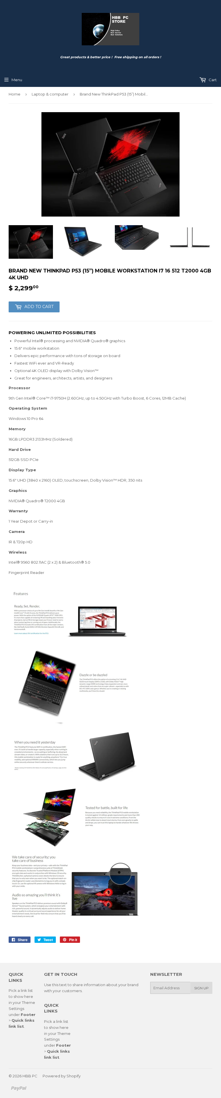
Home (14, 94)
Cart (212, 79)
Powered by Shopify (62, 1076)
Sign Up (201, 988)
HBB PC (29, 1076)
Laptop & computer (50, 94)
